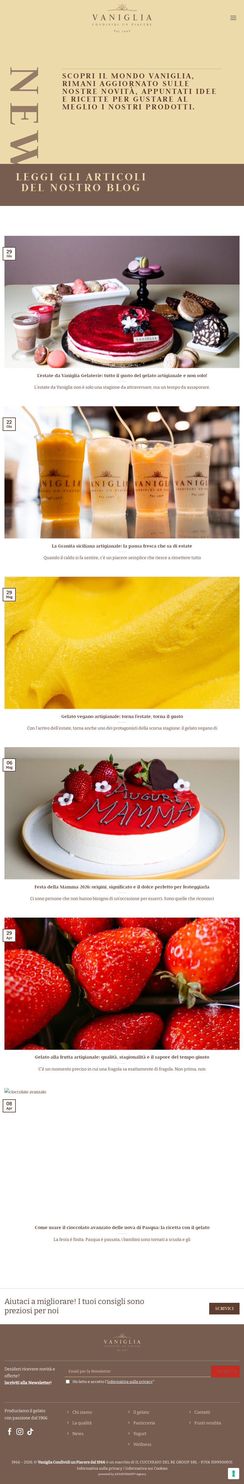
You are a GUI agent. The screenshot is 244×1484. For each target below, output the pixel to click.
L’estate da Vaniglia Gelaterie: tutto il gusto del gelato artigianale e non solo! (122, 375)
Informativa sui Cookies (146, 1468)
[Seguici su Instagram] (19, 1432)
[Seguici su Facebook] (9, 1432)
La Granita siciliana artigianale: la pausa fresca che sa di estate (122, 546)
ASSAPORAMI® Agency (130, 1474)
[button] (233, 17)
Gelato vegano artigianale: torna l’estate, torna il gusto (122, 716)
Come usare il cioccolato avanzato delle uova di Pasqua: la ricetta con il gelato (122, 1227)
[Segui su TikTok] (30, 1432)
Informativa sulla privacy (130, 1381)
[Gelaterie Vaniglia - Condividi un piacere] (122, 18)
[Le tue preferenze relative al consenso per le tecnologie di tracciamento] (233, 1473)
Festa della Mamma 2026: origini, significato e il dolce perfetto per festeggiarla (122, 887)
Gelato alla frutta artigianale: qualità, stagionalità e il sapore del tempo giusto (122, 1057)
